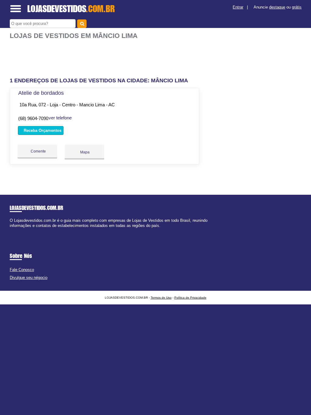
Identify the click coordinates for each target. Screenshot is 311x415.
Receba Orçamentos (41, 130)
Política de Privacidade (190, 297)
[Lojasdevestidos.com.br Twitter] (13, 231)
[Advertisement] (105, 58)
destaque (277, 7)
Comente (38, 151)
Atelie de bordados (41, 93)
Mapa (84, 152)
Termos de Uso (161, 297)
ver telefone (60, 117)
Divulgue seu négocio (28, 277)
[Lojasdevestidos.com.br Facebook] (11, 231)
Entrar (238, 7)
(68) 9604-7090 (33, 118)
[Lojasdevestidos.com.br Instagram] (16, 231)
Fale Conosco (22, 269)
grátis (297, 7)
